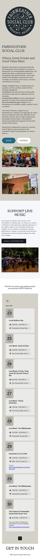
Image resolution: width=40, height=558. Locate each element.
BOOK (8, 140)
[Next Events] (20, 538)
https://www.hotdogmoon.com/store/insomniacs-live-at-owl (20, 468)
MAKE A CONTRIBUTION (14, 241)
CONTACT (24, 140)
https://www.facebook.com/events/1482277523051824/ (20, 527)
